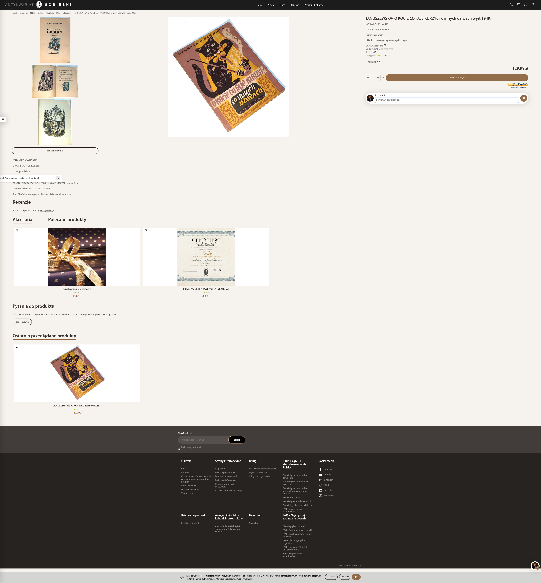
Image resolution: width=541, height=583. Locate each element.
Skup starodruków (291, 497)
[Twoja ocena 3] (387, 49)
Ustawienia (331, 577)
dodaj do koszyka (457, 78)
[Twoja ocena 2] (384, 49)
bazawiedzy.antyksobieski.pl (228, 491)
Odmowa (345, 577)
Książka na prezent (190, 523)
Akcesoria (22, 220)
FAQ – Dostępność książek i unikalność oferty (295, 548)
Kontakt (295, 4)
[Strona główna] (38, 4)
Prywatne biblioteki (313, 4)
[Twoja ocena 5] (392, 49)
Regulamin (220, 469)
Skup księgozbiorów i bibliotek (297, 505)
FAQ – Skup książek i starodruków (292, 510)
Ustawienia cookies (190, 489)
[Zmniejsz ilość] (378, 77)
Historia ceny (372, 62)
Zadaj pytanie (22, 322)
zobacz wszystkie (55, 151)
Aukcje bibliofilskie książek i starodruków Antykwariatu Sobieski (228, 529)
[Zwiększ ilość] (368, 77)
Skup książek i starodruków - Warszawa (296, 483)
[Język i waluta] (532, 4)
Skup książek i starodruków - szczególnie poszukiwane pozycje (296, 491)
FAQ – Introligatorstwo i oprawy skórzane (298, 535)
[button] (228, 77)
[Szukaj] (511, 4)
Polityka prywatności (191, 447)
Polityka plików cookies (226, 480)
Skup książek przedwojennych (297, 501)
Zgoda (356, 577)
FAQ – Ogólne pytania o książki (297, 530)
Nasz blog (253, 523)
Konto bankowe (188, 486)
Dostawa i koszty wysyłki (226, 476)
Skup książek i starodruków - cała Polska (296, 476)
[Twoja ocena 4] (389, 49)
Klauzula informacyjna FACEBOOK (225, 485)
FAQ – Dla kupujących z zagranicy (294, 541)
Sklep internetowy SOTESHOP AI (349, 566)
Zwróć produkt (188, 493)
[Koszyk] (518, 4)
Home (260, 4)
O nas (282, 4)
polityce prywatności (243, 579)
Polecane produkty (67, 220)
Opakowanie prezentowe (77, 289)
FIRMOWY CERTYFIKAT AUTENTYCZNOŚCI (206, 289)
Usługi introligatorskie (259, 476)
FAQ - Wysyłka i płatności (294, 526)
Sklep (271, 4)
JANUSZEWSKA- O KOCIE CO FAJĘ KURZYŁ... (77, 405)
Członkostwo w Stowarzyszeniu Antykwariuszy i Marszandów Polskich (196, 479)
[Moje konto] (525, 4)
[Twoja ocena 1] (382, 49)
